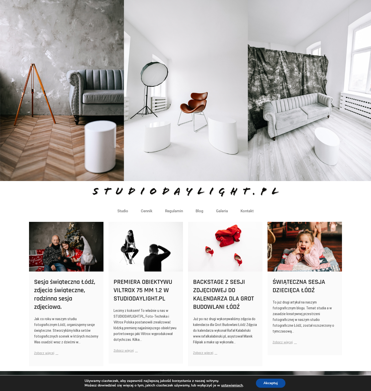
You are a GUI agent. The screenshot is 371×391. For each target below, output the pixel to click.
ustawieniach (232, 385)
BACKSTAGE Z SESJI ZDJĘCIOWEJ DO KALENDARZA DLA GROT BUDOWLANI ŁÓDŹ (223, 294)
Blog (199, 211)
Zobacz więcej (45, 353)
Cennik (146, 211)
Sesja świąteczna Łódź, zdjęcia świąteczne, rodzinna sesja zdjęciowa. (64, 294)
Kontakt (247, 211)
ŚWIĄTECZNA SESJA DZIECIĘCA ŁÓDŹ (299, 286)
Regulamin (174, 211)
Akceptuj (270, 383)
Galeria (222, 211)
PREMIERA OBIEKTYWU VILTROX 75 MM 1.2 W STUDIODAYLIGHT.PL (143, 290)
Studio (122, 211)
